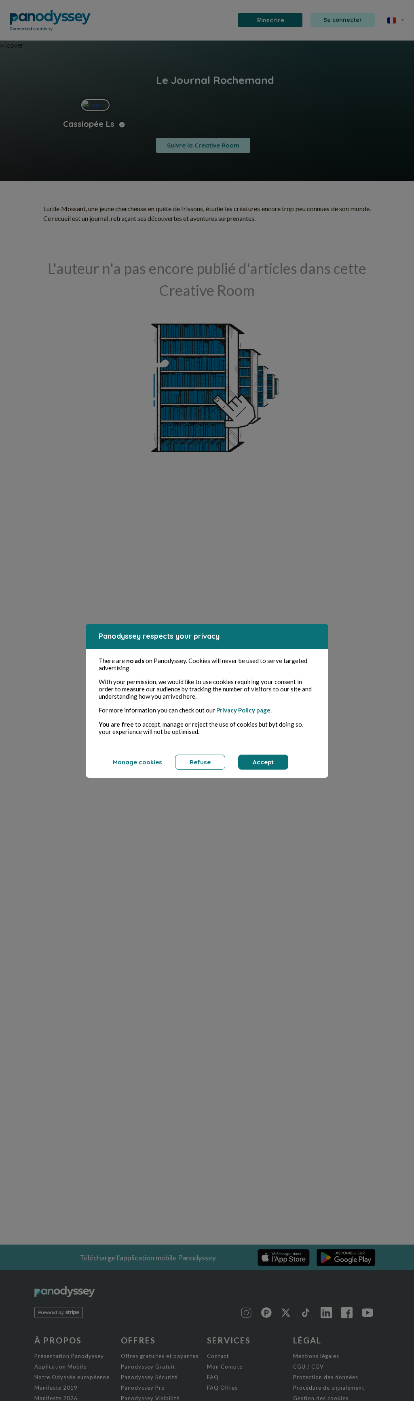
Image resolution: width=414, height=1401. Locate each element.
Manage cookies (137, 762)
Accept (263, 762)
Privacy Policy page (243, 710)
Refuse (200, 762)
